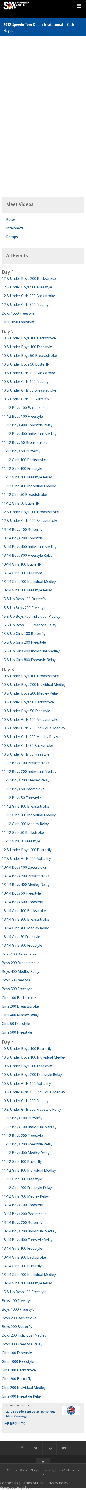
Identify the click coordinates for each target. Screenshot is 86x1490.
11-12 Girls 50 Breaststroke (24, 494)
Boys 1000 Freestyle (18, 1309)
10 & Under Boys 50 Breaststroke (29, 355)
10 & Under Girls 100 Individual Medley (33, 1092)
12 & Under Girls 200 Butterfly (26, 858)
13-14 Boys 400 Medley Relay (25, 884)
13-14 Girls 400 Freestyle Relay (27, 1283)
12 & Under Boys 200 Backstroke (29, 278)
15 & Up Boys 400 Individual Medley (31, 616)
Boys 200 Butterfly (17, 1326)
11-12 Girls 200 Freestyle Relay (27, 1187)
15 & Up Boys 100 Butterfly (24, 598)
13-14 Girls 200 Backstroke (24, 1257)
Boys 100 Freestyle (17, 1300)
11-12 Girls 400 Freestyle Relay (27, 477)
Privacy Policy (57, 1482)
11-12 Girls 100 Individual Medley (29, 1170)
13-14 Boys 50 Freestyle (21, 893)
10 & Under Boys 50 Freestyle (26, 710)
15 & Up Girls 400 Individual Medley (31, 651)
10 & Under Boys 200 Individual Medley (34, 684)
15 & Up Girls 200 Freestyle (24, 642)
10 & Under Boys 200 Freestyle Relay (32, 1074)
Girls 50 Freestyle (16, 1023)
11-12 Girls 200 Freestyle (22, 1179)
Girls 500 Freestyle (17, 1032)
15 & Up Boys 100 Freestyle (24, 1291)
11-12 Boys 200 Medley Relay (25, 780)
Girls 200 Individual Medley (24, 1387)
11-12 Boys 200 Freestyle (22, 1135)
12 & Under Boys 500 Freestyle (27, 287)
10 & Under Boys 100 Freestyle (27, 346)
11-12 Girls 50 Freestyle (21, 841)
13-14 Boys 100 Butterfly (22, 529)
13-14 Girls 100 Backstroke (24, 910)
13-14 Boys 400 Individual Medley (29, 546)
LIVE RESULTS (13, 1423)
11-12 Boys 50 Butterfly (21, 451)
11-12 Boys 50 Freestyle (21, 797)
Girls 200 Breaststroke (20, 1006)
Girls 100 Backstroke (19, 997)
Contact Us (9, 1482)
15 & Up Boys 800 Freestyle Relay (29, 625)
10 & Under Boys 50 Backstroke (28, 702)
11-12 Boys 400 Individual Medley (29, 433)
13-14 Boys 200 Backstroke (24, 1213)
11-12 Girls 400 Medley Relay (25, 1196)
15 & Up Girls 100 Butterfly (23, 633)
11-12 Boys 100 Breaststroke (26, 762)
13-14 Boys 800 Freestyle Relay (27, 555)
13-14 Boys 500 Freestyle (22, 901)
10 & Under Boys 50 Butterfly (26, 364)
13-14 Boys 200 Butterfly (22, 1222)
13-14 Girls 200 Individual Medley (29, 1274)
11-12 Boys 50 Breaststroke (25, 442)
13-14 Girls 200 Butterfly (22, 1265)
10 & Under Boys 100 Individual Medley (34, 1057)
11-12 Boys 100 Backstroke (24, 407)
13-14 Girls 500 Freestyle (22, 945)
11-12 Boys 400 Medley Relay (25, 1152)
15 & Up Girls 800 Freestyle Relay (29, 659)
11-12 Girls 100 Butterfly (22, 1161)
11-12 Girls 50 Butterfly (21, 503)
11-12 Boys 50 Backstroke (23, 789)
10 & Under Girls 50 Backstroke (27, 745)
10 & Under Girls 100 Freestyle (26, 381)
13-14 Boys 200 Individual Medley (29, 1231)
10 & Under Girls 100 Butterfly (26, 1083)
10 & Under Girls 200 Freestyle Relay (31, 1109)
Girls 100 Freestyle (17, 1352)
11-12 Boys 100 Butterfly (22, 1118)
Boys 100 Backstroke (19, 954)
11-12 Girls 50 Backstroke (23, 832)
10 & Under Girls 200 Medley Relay (30, 736)
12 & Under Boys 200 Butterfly (27, 849)
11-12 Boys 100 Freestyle (22, 416)
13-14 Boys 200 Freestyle (22, 538)
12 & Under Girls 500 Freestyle (26, 304)
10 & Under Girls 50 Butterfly (25, 399)
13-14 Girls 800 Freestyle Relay (27, 590)
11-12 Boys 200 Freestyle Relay (27, 1144)
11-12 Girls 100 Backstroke (24, 459)
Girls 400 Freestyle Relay (22, 1396)
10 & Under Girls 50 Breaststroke (29, 390)
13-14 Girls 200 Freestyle (22, 572)
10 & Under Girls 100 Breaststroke (30, 719)
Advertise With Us (14, 1487)
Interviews (14, 228)
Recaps (12, 236)
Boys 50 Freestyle (16, 980)
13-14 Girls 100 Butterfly (22, 564)
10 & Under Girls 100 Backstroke (28, 372)
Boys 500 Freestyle (17, 988)
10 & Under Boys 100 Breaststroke (30, 676)
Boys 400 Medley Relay (20, 971)
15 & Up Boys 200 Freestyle (24, 607)
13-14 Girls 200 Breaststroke (25, 919)
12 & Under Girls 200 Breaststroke (30, 520)
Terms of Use (32, 1482)
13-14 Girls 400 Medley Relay (25, 928)
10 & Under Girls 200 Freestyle (26, 1100)
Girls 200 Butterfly (17, 1378)
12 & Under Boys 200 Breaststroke (30, 511)
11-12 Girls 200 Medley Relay (25, 823)
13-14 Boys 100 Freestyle (22, 1204)
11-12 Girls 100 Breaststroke (25, 806)
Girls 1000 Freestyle (18, 1361)
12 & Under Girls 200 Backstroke (28, 295)
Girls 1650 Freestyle (18, 321)
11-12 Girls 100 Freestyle (22, 468)
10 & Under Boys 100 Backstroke (29, 338)
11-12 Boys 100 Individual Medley (29, 1126)
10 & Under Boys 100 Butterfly (27, 1048)
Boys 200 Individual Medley (24, 1335)
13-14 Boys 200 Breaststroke (26, 875)
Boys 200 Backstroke (19, 1318)
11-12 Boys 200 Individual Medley (29, 771)
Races (11, 219)
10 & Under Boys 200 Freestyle (27, 1065)
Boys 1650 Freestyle (18, 313)
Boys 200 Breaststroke (20, 962)
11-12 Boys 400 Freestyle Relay (27, 425)
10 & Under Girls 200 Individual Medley (33, 728)
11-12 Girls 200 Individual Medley (29, 815)
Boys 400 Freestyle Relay (22, 1344)
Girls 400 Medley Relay (20, 1014)
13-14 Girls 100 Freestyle (22, 1248)
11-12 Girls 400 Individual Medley (29, 486)
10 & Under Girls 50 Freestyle (25, 754)
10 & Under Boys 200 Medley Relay (30, 693)
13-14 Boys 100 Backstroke (24, 867)
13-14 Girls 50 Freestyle (21, 936)
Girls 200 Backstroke (19, 1370)
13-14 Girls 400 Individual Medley (29, 581)
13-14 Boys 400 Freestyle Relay (27, 1239)
